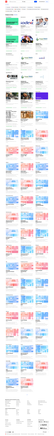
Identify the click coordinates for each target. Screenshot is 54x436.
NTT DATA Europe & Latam (24, 261)
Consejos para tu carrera (20, 421)
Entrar (47, 1)
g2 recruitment (23, 311)
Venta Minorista (30, 7)
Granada (17, 412)
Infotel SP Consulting (9, 278)
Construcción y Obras (10, 9)
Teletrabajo (28, 403)
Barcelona (17, 409)
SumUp (22, 344)
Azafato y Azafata (9, 11)
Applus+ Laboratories (9, 245)
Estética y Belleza (37, 7)
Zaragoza (39, 413)
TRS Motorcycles (38, 110)
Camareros (8, 7)
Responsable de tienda (41, 400)
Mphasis (22, 195)
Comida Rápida (18, 9)
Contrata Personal (42, 1)
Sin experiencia (40, 404)
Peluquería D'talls (38, 91)
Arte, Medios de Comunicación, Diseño (34, 9)
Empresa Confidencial (24, 91)
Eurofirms (17, 403)
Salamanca (7, 414)
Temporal (17, 404)
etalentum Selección (38, 311)
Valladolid (28, 413)
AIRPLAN (7, 162)
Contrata (6, 421)
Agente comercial (8, 400)
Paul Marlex (37, 195)
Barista (16, 11)
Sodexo (37, 53)
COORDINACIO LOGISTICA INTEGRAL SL (26, 110)
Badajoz (6, 412)
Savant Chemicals (38, 278)
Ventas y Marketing (15, 7)
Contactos (28, 424)
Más (18, 11)
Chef (28, 400)
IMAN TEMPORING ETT (9, 53)
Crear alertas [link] (15, 14)
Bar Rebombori (8, 91)
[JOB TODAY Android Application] (46, 422)
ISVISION (7, 228)
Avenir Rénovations (23, 377)
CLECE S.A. (37, 72)
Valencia (28, 409)
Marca (6, 404)
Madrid (6, 409)
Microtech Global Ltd (9, 344)
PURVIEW (37, 228)
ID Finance (37, 261)
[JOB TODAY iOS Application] (40, 422)
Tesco (21, 53)
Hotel (39, 403)
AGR (6, 261)
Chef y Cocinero (23, 7)
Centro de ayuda (29, 426)
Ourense (39, 409)
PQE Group (7, 311)
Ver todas (17, 414)
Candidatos (7, 426)
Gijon (39, 412)
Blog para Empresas (8, 424)
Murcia (6, 413)
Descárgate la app (30, 421)
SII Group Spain (38, 162)
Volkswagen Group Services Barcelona (26, 245)
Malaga (28, 412)
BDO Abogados (23, 228)
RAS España (37, 245)
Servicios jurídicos (8, 403)
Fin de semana (29, 404)
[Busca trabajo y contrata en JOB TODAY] (6, 2)
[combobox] (16, 1)
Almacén (24, 9)
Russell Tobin (7, 377)
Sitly (21, 129)
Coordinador (18, 400)
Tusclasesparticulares (9, 129)
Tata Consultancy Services (9, 195)
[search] (35, 1)
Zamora (17, 413)
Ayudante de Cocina (45, 9)
